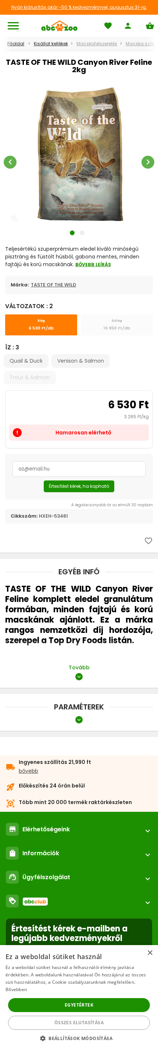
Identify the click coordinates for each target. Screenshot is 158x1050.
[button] (79, 1038)
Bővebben (16, 989)
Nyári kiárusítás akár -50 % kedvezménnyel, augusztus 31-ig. (79, 7)
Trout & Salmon (30, 377)
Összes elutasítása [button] (79, 1022)
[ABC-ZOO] (59, 25)
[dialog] (79, 997)
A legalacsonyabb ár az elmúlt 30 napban (112, 505)
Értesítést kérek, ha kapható (79, 486)
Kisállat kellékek (51, 43)
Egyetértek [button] (79, 1005)
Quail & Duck (26, 360)
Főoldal (15, 43)
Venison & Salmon (80, 360)
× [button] (149, 953)
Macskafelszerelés (96, 43)
